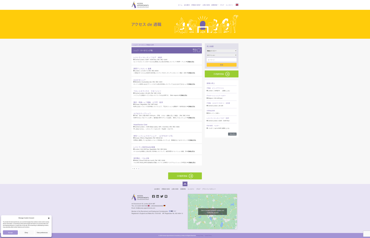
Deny (26, 232)
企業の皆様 (206, 5)
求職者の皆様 (195, 5)
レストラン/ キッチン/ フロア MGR (218, 118)
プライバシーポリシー (209, 189)
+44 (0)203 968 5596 (140, 206)
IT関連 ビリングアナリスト (215, 88)
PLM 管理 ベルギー (213, 126)
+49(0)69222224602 (157, 206)
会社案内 (187, 5)
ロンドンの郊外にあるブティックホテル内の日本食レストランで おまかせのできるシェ (160, 84)
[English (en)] (237, 5)
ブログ (222, 5)
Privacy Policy (200, 235)
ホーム (180, 5)
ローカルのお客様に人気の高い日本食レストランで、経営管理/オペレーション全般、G (160, 151)
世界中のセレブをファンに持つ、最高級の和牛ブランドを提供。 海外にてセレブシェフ (160, 118)
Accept (10, 232)
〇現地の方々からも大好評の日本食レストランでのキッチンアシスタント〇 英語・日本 (160, 73)
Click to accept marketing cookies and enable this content (212, 211)
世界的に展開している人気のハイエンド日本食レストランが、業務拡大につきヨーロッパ (160, 140)
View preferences (42, 232)
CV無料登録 (219, 73)
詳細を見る (191, 62)
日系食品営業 (211, 110)
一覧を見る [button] (232, 134)
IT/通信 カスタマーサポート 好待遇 (218, 103)
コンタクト (229, 5)
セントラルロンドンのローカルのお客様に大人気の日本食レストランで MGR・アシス (159, 62)
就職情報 (214, 5)
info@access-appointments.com (145, 208)
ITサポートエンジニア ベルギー (216, 95)
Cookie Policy (208, 235)
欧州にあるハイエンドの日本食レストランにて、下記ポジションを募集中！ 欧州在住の (160, 106)
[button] (49, 218)
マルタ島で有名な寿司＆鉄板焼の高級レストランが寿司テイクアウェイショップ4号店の (160, 162)
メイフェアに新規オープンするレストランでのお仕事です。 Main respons (156, 95)
